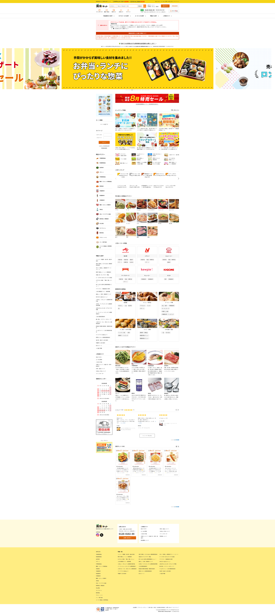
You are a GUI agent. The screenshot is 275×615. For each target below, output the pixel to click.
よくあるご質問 (164, 1)
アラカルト (142, 305)
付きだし (120, 305)
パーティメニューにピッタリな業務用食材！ (104, 313)
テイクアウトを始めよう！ (102, 334)
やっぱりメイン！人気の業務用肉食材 (104, 331)
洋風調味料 (143, 279)
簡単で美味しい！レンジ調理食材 (103, 272)
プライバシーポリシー (142, 607)
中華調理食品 (103, 177)
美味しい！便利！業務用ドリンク (103, 294)
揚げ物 (130, 305)
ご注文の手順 (99, 362)
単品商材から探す (108, 16)
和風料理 (126, 259)
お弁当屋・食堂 (169, 329)
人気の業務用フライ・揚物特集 (103, 291)
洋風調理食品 (103, 158)
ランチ (148, 305)
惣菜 (165, 279)
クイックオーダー (100, 373)
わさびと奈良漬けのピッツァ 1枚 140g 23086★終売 (128, 429)
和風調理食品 (103, 163)
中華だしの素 (165, 311)
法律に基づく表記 (152, 607)
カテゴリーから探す (124, 16)
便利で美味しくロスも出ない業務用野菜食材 (104, 264)
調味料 (131, 259)
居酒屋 (125, 302)
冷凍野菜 (149, 6)
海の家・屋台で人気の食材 (102, 340)
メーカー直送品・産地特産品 (106, 246)
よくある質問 (99, 359)
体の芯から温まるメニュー (102, 297)
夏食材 (157, 6)
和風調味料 (150, 279)
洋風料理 (120, 259)
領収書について (163, 536)
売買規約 (163, 607)
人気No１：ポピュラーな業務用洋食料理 (104, 300)
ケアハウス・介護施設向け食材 (103, 288)
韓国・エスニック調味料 (105, 205)
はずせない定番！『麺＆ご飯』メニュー (104, 281)
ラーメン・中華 (169, 302)
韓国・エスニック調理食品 (106, 181)
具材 (129, 332)
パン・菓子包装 (103, 242)
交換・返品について (100, 368)
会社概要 (135, 607)
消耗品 (101, 209)
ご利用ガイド (166, 16)
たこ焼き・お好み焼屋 (125, 329)
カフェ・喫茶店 (147, 302)
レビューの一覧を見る (147, 435)
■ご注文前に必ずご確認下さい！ (121, 28)
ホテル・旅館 (147, 329)
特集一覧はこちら (175, 110)
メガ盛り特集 (99, 348)
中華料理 (126, 262)
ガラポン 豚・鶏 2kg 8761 (144, 427)
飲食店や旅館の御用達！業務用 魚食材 (104, 326)
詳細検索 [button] (140, 6)
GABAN (131, 262)
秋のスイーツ (99, 345)
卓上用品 (102, 223)
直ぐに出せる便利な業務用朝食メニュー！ (104, 285)
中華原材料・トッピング (168, 314)
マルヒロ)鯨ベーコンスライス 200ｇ (170, 424)
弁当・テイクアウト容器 (105, 214)
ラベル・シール (103, 237)
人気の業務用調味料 (100, 316)
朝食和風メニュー (144, 338)
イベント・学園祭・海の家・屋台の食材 (104, 260)
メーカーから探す (139, 16)
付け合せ (168, 332)
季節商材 (102, 186)
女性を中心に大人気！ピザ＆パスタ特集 (104, 308)
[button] (58, 68)
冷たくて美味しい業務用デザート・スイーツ (104, 268)
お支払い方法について (101, 371)
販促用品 (102, 232)
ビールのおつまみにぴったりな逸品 (104, 277)
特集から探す (153, 16)
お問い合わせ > (127, 538)
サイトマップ (176, 1)
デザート (153, 6)
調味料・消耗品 (144, 332)
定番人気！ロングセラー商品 (102, 275)
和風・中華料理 (150, 259)
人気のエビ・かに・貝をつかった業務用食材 (104, 322)
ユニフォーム (103, 228)
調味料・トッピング (123, 335)
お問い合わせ (170, 1)
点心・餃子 (164, 305)
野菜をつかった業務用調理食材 (103, 337)
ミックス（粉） (122, 332)
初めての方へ (157, 1)
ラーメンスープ (165, 308)
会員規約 (159, 607)
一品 (125, 305)
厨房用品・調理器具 (104, 218)
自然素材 (102, 167)
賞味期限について (145, 540)
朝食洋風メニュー (144, 335)
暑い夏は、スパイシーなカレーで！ (104, 319)
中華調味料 (171, 305)
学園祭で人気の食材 (100, 343)
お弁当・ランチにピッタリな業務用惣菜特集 (104, 304)
